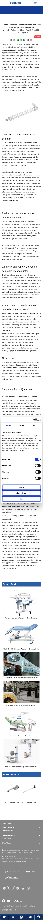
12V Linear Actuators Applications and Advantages (21, 677)
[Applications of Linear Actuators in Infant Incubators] (22, 602)
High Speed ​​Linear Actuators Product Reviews (21, 705)
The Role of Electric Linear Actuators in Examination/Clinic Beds (22, 649)
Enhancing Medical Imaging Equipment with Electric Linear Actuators (22, 767)
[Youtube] (23, 888)
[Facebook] (13, 888)
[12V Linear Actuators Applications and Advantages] (22, 663)
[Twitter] (28, 888)
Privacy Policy (30, 906)
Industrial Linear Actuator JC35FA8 (13, 802)
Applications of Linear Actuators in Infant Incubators (21, 618)
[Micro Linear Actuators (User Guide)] (22, 721)
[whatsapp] (4, 888)
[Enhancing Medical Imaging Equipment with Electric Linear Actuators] (22, 752)
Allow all (21, 487)
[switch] (38, 465)
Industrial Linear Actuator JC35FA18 (30, 802)
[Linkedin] (8, 888)
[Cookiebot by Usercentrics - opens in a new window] (32, 419)
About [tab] (35, 425)
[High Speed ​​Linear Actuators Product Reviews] (22, 692)
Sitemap (22, 906)
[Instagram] (18, 888)
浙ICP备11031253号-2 (9, 910)
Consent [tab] (8, 425)
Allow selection (21, 493)
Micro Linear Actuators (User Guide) (21, 736)
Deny (21, 499)
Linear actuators (7, 362)
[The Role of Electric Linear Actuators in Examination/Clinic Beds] (22, 634)
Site (27, 33)
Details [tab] (21, 425)
